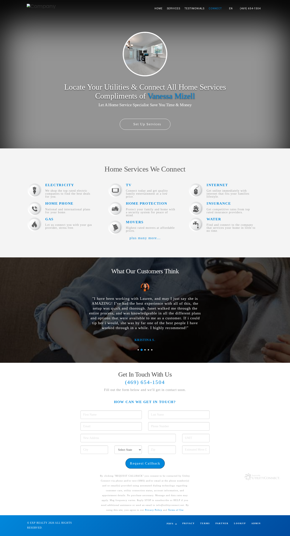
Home (159, 8)
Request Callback (145, 463)
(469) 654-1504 (250, 8)
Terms (205, 523)
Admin (256, 523)
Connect (215, 8)
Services (173, 8)
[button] (231, 8)
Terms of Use (176, 510)
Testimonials (194, 8)
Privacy (188, 523)
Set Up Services (146, 124)
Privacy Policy (153, 510)
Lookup (240, 523)
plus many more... (145, 238)
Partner (221, 523)
